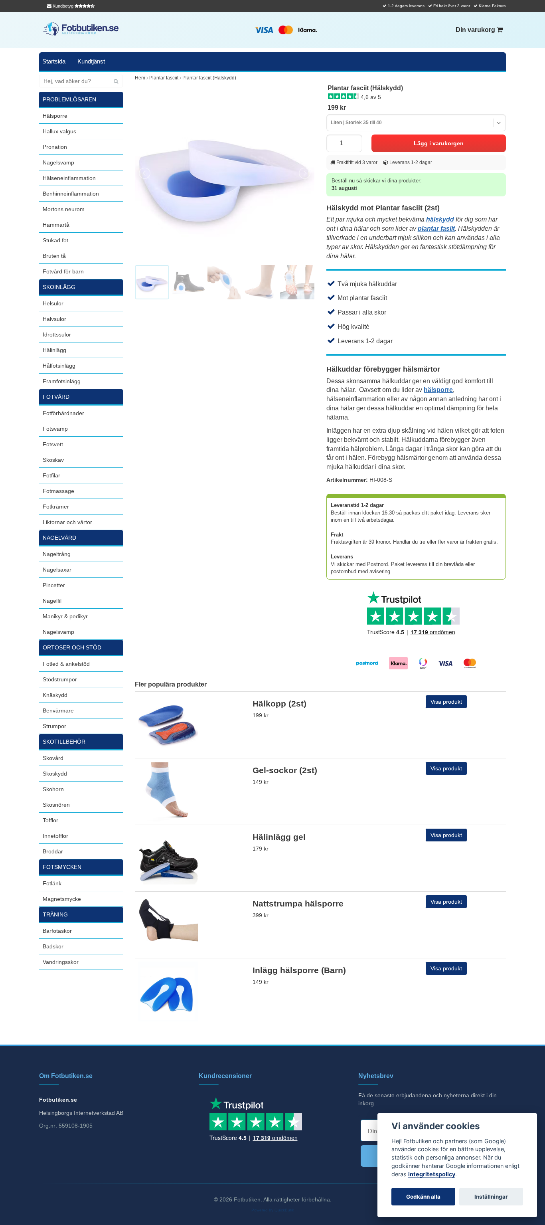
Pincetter (54, 585)
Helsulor (53, 303)
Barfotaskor (57, 931)
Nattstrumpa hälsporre (298, 903)
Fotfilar (51, 475)
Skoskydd (55, 773)
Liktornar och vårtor (67, 522)
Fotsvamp (55, 428)
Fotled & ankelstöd (66, 664)
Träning (55, 914)
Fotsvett (53, 444)
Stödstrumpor (60, 679)
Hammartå (56, 225)
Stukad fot (55, 240)
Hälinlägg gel (279, 836)
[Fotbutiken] (81, 29)
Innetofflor (55, 836)
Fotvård (56, 397)
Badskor (53, 946)
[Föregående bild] (145, 173)
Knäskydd (55, 695)
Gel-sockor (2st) (285, 770)
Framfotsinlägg (62, 381)
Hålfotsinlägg (59, 365)
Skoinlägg (59, 287)
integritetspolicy (431, 1174)
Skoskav (53, 460)
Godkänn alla (423, 1196)
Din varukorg (476, 29)
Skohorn (53, 789)
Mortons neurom (64, 209)
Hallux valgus (59, 131)
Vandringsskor (61, 962)
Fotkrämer (56, 506)
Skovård (53, 758)
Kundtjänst (91, 61)
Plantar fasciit (163, 78)
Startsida (53, 61)
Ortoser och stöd (72, 647)
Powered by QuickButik (272, 1210)
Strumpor (54, 726)
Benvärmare (58, 710)
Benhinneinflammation (71, 193)
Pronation (55, 147)
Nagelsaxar (57, 569)
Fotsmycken (62, 867)
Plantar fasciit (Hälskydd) (209, 78)
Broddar (53, 851)
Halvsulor (54, 319)
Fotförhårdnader (63, 413)
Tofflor (50, 820)
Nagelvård (59, 537)
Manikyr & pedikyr (65, 616)
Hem (140, 78)
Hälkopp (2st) (279, 703)
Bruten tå (54, 256)
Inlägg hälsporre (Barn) (299, 970)
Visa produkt (446, 702)
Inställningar (491, 1196)
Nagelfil (52, 601)
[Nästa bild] (304, 173)
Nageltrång (57, 554)
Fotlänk (52, 883)
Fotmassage (58, 491)
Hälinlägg (54, 350)
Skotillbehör (64, 741)
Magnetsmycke (62, 899)
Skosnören (56, 804)
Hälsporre (55, 116)
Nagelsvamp (58, 162)
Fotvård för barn (63, 271)
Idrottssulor (57, 334)
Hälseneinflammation (69, 178)
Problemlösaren (69, 99)
